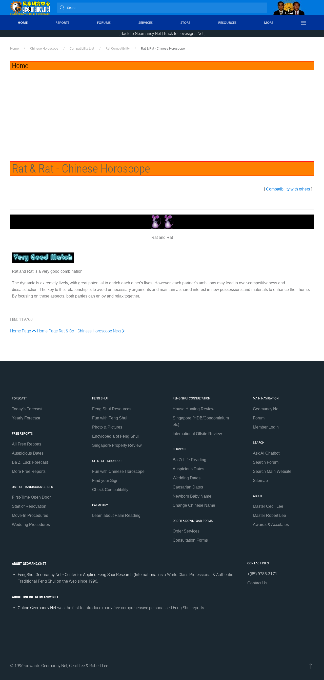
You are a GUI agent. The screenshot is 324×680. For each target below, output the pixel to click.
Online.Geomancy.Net (37, 607)
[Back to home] (30, 7)
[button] (304, 22)
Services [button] (145, 22)
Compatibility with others (288, 189)
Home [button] (23, 22)
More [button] (268, 22)
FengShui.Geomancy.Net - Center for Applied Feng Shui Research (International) (88, 574)
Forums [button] (104, 22)
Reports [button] (62, 22)
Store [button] (185, 22)
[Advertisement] (162, 108)
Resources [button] (227, 22)
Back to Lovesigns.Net (184, 33)
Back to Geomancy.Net (140, 33)
